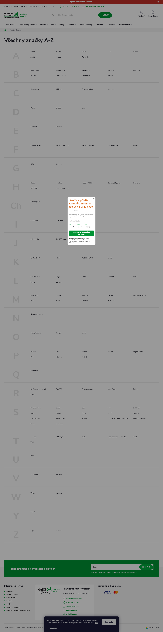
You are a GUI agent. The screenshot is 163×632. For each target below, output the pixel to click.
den (71, 224)
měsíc (78, 224)
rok (86, 224)
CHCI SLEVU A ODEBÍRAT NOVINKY (81, 233)
